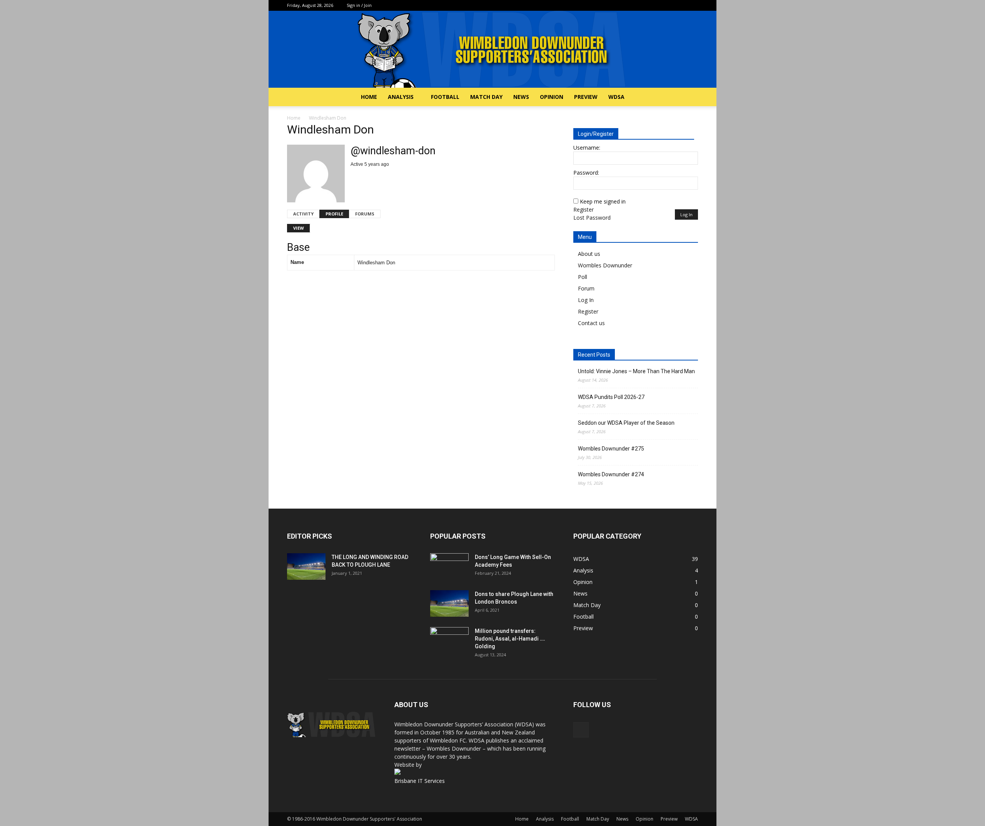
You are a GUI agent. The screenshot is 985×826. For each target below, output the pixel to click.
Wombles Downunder (605, 265)
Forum (586, 288)
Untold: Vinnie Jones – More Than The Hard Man (636, 371)
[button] (688, 97)
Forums (364, 214)
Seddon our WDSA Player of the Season (626, 423)
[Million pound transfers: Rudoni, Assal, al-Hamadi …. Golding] (449, 640)
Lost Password (592, 217)
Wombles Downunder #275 (611, 449)
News (521, 96)
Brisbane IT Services (419, 780)
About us (589, 253)
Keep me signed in (603, 201)
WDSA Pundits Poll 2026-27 (611, 397)
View (298, 228)
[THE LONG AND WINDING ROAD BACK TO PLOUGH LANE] (306, 566)
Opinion (551, 96)
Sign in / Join (359, 5)
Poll (582, 276)
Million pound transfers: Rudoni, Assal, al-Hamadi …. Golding (510, 638)
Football (445, 96)
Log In (686, 214)
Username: (586, 147)
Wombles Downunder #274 (611, 474)
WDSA (616, 96)
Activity (303, 214)
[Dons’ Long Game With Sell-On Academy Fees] (449, 566)
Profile (334, 214)
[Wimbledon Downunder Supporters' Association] (492, 49)
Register (583, 209)
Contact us (591, 323)
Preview (586, 96)
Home (369, 96)
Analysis (401, 96)
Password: (586, 172)
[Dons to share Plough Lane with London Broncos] (449, 603)
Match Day (486, 96)
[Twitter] (692, 5)
